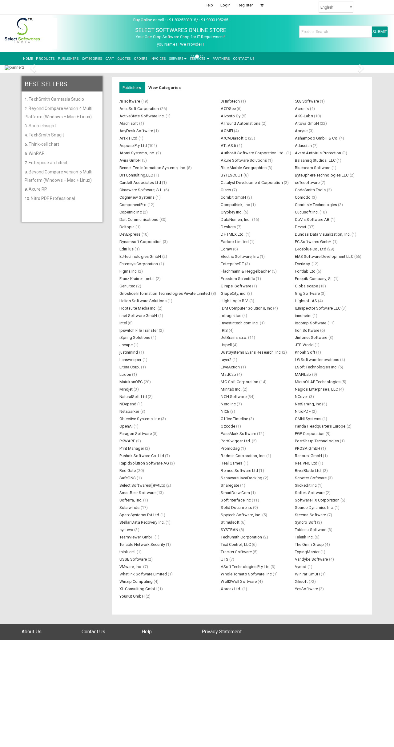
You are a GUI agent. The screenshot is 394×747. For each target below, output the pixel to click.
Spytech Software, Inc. (241, 515)
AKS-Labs (304, 116)
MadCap (229, 374)
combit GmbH (234, 197)
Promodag (231, 448)
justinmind (129, 352)
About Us (32, 632)
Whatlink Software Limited (143, 574)
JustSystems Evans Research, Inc (251, 352)
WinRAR (37, 153)
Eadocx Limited (235, 241)
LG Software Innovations (317, 359)
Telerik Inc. (305, 537)
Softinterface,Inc (236, 500)
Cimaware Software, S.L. (141, 190)
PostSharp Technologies (317, 441)
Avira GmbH (130, 160)
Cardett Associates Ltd (140, 182)
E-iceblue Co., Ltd (311, 249)
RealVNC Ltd (306, 463)
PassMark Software (239, 433)
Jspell (227, 345)
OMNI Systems (308, 418)
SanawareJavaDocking (242, 478)
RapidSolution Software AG (144, 463)
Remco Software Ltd (240, 470)
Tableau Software (311, 529)
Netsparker (129, 411)
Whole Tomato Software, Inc (247, 574)
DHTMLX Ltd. (233, 234)
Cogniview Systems (137, 197)
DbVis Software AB (313, 219)
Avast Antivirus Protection (318, 153)
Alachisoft (129, 123)
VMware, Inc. (131, 566)
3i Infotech (231, 101)
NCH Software (234, 396)
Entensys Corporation (139, 264)
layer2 (226, 359)
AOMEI (227, 130)
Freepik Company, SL (314, 278)
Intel (123, 323)
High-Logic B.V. (235, 300)
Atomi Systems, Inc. (137, 153)
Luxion (125, 374)
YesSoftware (307, 589)
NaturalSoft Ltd (133, 396)
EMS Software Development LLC (324, 256)
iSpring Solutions (135, 337)
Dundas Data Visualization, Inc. (323, 234)
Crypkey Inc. (232, 212)
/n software (130, 101)
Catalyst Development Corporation (252, 182)
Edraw (227, 249)
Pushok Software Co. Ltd (142, 455)
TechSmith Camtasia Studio (56, 99)
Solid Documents (237, 507)
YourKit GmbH (132, 596)
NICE (225, 411)
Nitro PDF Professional (53, 198)
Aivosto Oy (231, 116)
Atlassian (304, 145)
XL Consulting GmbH (138, 589)
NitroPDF (303, 411)
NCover (302, 396)
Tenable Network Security (142, 544)
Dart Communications (139, 219)
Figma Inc (128, 271)
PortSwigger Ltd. (236, 441)
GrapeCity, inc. (234, 293)
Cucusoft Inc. (307, 212)
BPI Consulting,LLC (136, 175)
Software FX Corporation (317, 500)
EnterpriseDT (233, 264)
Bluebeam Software (313, 167)
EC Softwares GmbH (314, 241)
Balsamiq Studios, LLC (315, 160)
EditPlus (127, 249)
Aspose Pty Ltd (133, 145)
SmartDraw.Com (236, 492)
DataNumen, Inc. (236, 219)
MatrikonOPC (131, 382)
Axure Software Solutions (244, 160)
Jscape (126, 345)
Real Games (232, 463)
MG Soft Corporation (240, 382)
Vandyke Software (312, 559)
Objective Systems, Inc (140, 418)
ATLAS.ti (229, 145)
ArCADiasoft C (234, 138)
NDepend (128, 404)
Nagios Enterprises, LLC (317, 389)
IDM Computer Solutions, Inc (247, 308)
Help (209, 5)
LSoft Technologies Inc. (316, 367)
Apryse (302, 130)
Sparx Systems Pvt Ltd (139, 515)
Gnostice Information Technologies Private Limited (165, 293)
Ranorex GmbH (309, 455)
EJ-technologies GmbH (140, 256)
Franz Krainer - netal (137, 278)
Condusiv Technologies (316, 204)
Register (245, 5)
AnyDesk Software (136, 130)
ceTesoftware (307, 182)
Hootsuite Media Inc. (138, 308)
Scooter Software (311, 478)
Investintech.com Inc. (240, 323)
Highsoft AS (306, 300)
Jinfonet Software (311, 337)
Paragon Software (136, 433)
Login (225, 5)
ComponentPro (133, 204)
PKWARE (127, 441)
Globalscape (307, 286)
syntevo (127, 529)
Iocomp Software (311, 323)
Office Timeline (235, 418)
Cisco (226, 190)
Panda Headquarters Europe (321, 426)
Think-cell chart (44, 144)
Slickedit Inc (306, 485)
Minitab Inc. (231, 389)
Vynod (301, 566)
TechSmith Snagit (46, 134)
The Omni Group (310, 544)
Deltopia (127, 227)
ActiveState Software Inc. (142, 116)
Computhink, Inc (236, 204)
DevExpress (130, 234)
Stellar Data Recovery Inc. (142, 522)
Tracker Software (237, 552)
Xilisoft (302, 581)
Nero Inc (229, 404)
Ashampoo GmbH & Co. (317, 138)
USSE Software (133, 559)
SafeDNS (128, 478)
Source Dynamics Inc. (315, 507)
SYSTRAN (230, 529)
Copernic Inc (131, 212)
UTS (225, 559)
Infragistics (231, 315)
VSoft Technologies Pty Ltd (246, 566)
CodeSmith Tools (311, 190)
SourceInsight (42, 125)
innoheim (303, 315)
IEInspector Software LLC (318, 308)
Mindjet (126, 389)
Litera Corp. (130, 367)
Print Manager (132, 448)
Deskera (229, 227)
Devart (301, 227)
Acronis (302, 108)
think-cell (128, 552)
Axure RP (38, 189)
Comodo (303, 197)
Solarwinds (130, 507)
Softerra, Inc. (131, 500)
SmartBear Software (138, 492)
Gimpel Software (236, 286)
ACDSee (229, 108)
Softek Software (310, 492)
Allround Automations (241, 123)
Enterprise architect (48, 162)
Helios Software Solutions (143, 300)
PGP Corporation (310, 433)
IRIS (225, 330)
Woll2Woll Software (239, 581)
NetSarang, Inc (308, 404)
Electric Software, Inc (240, 256)
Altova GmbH (307, 123)
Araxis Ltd (129, 138)
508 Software (307, 101)
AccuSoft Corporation (139, 108)
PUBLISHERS (68, 59)
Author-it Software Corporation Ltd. (253, 153)
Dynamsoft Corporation (141, 241)
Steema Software (311, 515)
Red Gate (128, 470)
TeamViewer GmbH (137, 537)
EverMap (303, 264)
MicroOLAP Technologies (318, 382)
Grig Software (308, 293)
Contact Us (93, 632)
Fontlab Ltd (305, 271)
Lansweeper (131, 359)
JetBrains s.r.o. (234, 337)
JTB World (305, 345)
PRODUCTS (45, 59)
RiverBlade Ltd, (309, 470)
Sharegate (230, 485)
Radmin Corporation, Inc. (243, 455)
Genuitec (127, 286)
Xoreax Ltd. (231, 589)
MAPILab (303, 374)
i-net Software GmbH (138, 315)
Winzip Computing (136, 581)
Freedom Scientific (238, 278)
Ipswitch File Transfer (139, 330)
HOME (28, 59)
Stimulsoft (230, 522)
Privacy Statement (222, 632)
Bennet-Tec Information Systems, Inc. (153, 167)
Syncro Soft (306, 522)
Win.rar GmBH (308, 574)
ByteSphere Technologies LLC (322, 175)
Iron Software (307, 330)
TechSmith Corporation (242, 537)
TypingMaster (307, 552)
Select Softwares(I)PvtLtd (143, 485)
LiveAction (231, 367)
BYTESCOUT (232, 175)
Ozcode (228, 426)
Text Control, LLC (236, 544)
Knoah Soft (305, 352)
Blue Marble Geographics (244, 167)
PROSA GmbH (308, 448)
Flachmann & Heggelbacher (246, 271)
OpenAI (126, 426)
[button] (33, 67)
